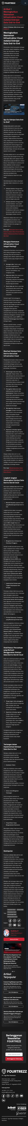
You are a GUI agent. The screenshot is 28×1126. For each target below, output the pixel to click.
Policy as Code (9, 1002)
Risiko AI (5, 966)
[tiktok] (12, 1096)
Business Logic (7, 988)
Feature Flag (8, 986)
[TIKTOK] (19, 920)
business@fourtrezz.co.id (8, 1092)
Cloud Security (16, 1002)
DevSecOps (20, 1003)
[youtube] (21, 1096)
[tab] (12, 971)
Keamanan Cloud (11, 909)
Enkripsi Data (20, 909)
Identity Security (7, 1017)
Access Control (14, 988)
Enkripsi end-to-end (12, 917)
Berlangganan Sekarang (14, 1059)
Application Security (16, 986)
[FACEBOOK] (10, 920)
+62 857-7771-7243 (7, 1090)
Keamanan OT (9, 965)
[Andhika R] (6, 933)
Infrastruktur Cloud (12, 912)
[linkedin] (3, 1100)
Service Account (9, 1016)
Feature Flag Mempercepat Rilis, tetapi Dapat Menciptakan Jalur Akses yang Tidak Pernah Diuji (13, 983)
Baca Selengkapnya (13, 992)
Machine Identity (17, 1016)
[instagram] (8, 1096)
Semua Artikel (14, 939)
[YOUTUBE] (14, 925)
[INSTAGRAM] (14, 920)
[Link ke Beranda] (8, 3)
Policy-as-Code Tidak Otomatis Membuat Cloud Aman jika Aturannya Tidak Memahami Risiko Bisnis (12, 998)
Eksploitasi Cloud (16, 965)
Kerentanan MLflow (10, 963)
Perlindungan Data (12, 914)
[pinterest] (17, 1096)
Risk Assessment (13, 1003)
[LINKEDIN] (19, 925)
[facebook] (3, 1096)
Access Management (15, 1017)
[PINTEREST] (10, 925)
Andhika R (14, 931)
